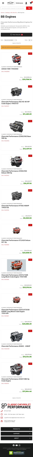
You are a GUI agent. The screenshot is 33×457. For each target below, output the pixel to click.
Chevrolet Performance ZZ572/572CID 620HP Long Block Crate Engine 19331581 (15, 311)
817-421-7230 (7, 411)
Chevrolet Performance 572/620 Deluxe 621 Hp (15, 241)
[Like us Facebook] (14, 445)
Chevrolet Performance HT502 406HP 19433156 (15, 206)
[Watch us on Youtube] (17, 445)
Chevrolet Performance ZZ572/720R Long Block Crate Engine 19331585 (14, 276)
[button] (16, 429)
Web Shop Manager (21, 449)
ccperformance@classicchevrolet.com (14, 417)
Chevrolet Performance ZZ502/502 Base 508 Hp (16, 137)
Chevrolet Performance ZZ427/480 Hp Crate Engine (15, 380)
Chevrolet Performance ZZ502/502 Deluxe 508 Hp (14, 172)
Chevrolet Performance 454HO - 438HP (15, 346)
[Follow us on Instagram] (19, 445)
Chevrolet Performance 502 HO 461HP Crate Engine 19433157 (15, 102)
